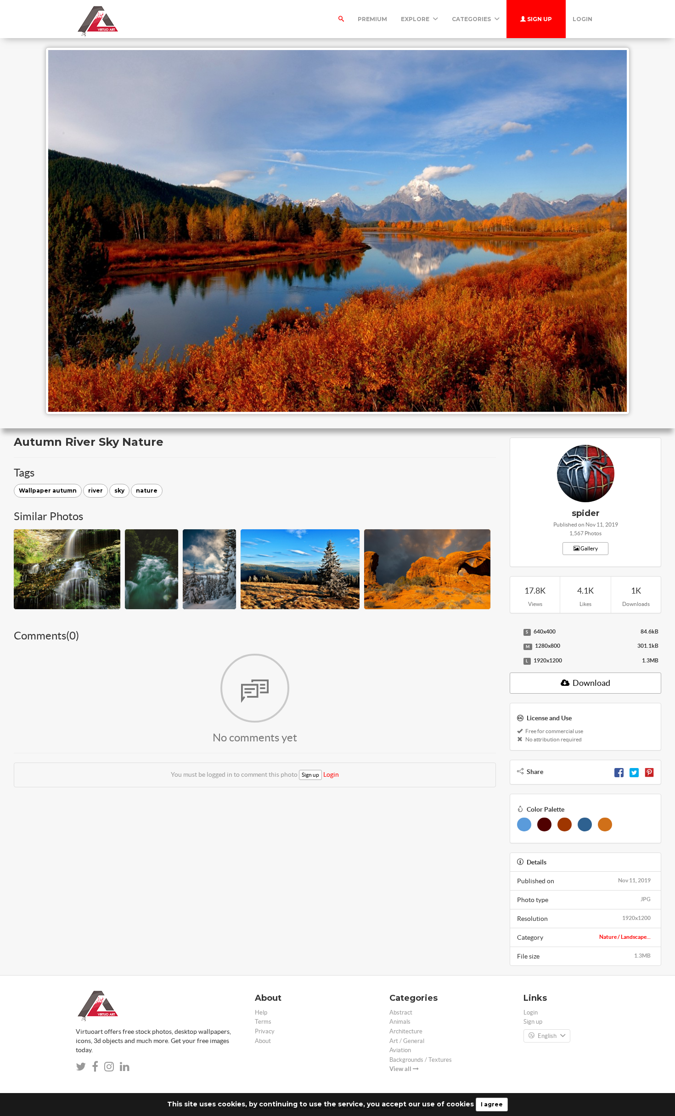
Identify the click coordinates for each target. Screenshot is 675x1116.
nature (147, 490)
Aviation (400, 1050)
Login (582, 19)
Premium (372, 19)
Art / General (406, 1040)
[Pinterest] (649, 771)
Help (261, 1012)
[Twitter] (634, 771)
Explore (416, 19)
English (547, 1035)
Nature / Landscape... (625, 937)
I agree (492, 1104)
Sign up (539, 19)
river (95, 490)
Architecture (405, 1031)
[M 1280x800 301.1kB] (514, 646)
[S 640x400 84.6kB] (514, 632)
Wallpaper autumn (48, 490)
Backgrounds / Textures (420, 1059)
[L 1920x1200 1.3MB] (514, 661)
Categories (472, 19)
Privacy (265, 1031)
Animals (400, 1021)
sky (119, 490)
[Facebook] (619, 771)
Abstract (400, 1012)
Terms (263, 1021)
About (263, 1040)
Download (590, 683)
